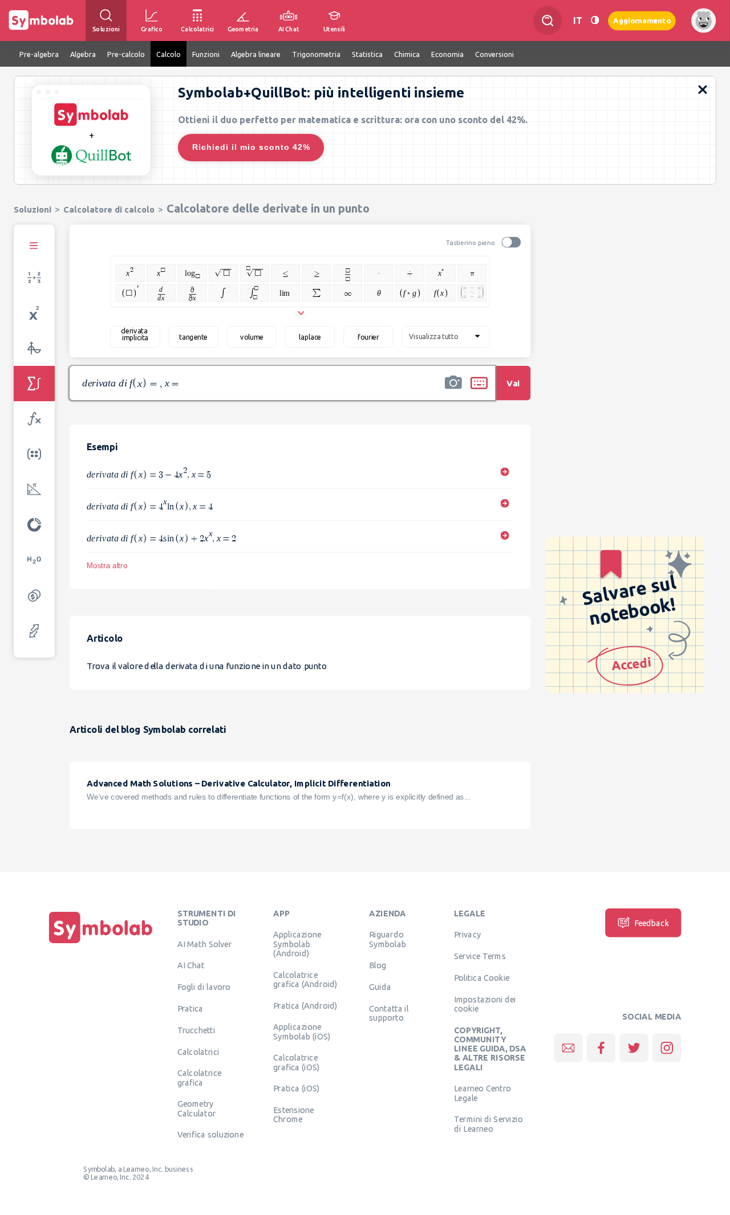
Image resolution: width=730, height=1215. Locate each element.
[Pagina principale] (101, 943)
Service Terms (480, 956)
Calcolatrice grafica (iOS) (296, 1062)
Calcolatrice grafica (199, 1078)
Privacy (467, 934)
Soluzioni (32, 209)
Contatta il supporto (388, 1013)
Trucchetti (196, 1029)
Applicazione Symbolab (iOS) (301, 1031)
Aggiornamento (642, 20)
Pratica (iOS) (296, 1088)
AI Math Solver (204, 943)
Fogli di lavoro (204, 987)
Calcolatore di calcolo (109, 209)
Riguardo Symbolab (387, 939)
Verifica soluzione (210, 1134)
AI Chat (191, 965)
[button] (453, 390)
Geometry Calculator (196, 1108)
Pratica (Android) (305, 1005)
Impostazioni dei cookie (485, 1003)
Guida (380, 987)
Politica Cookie (481, 977)
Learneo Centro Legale (482, 1093)
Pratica (190, 1008)
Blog (377, 965)
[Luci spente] (595, 20)
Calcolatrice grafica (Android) (305, 979)
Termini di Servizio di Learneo (488, 1124)
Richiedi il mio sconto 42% (251, 147)
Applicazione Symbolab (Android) (297, 944)
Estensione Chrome (293, 1115)
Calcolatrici (198, 1051)
